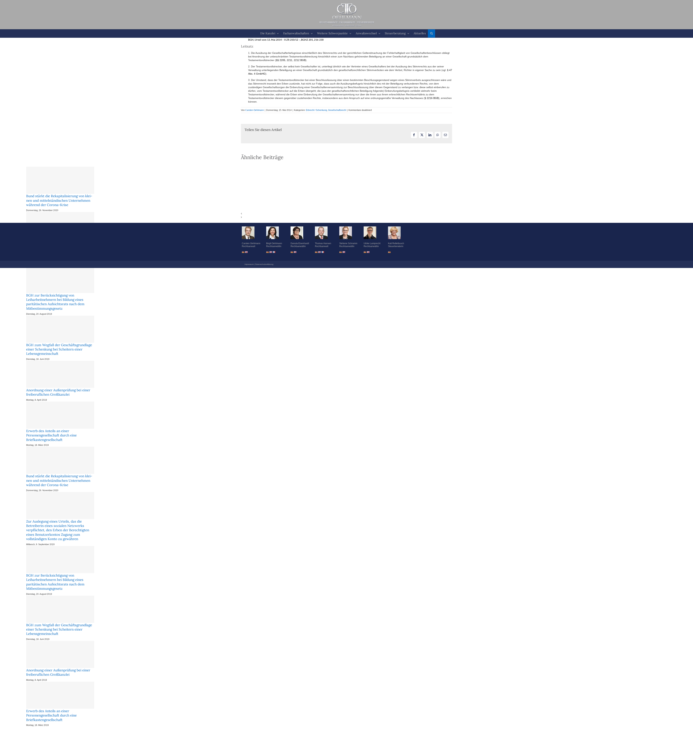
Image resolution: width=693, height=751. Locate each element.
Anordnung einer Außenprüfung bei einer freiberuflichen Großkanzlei (58, 392)
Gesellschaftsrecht (337, 110)
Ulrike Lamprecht (372, 243)
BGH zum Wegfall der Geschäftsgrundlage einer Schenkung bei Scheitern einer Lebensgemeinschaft (59, 349)
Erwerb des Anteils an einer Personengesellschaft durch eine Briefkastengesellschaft (51, 435)
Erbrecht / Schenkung (316, 110)
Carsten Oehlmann (254, 110)
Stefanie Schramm (348, 243)
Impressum (249, 264)
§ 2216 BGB (432, 98)
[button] (431, 33)
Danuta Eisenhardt (300, 243)
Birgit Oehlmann (274, 243)
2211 (289, 60)
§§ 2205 (280, 60)
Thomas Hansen (323, 243)
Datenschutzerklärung (264, 264)
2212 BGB (299, 60)
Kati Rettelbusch (396, 243)
